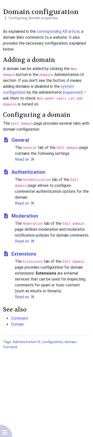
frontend (10, 347)
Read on (22, 159)
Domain (17, 324)
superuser (72, 92)
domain (70, 342)
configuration (52, 342)
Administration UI (26, 342)
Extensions (23, 254)
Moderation (24, 216)
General (19, 140)
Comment (19, 318)
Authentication (27, 172)
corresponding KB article (58, 31)
